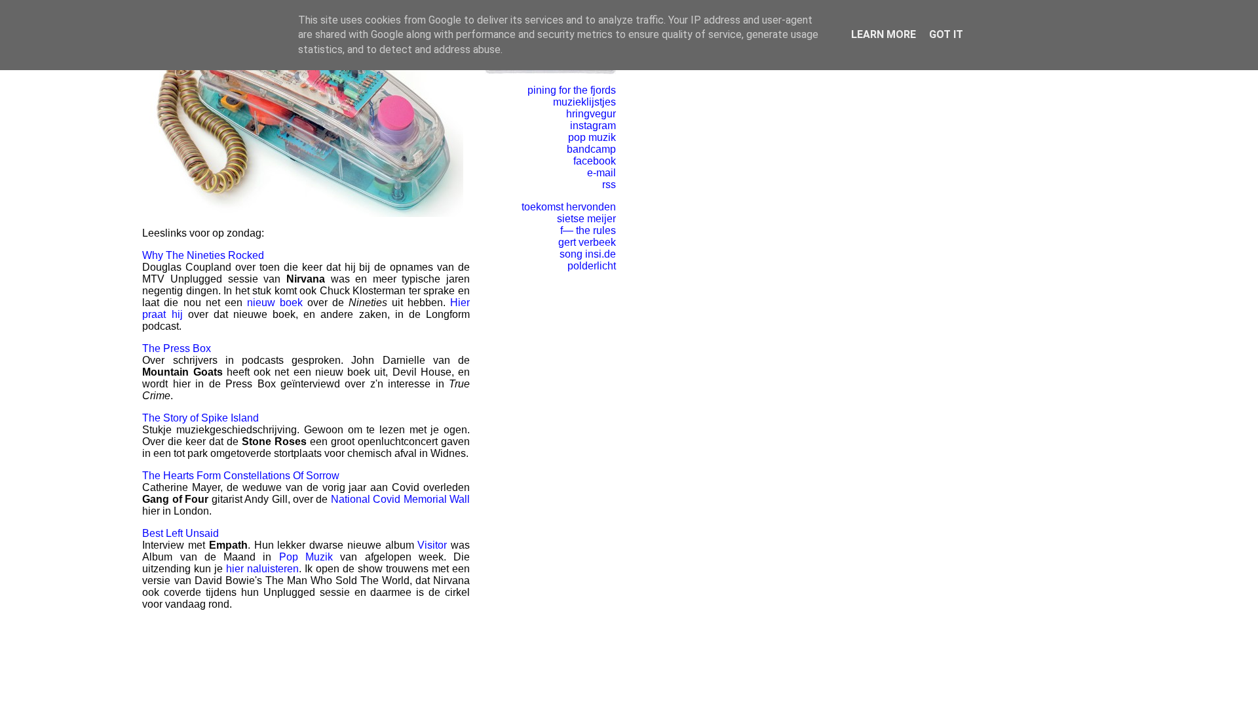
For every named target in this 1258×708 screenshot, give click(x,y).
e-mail (601, 172)
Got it (946, 34)
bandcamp (591, 149)
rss (609, 184)
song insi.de (588, 254)
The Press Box (176, 348)
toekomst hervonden (569, 206)
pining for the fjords (571, 90)
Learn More (883, 34)
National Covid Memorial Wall (400, 499)
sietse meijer (586, 218)
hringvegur (591, 113)
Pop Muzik (306, 556)
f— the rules (588, 230)
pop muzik (592, 137)
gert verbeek (587, 242)
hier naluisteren (262, 568)
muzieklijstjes (584, 102)
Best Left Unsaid (180, 533)
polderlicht (591, 265)
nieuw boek (275, 302)
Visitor (432, 545)
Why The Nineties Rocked (203, 255)
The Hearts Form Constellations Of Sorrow (240, 475)
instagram (593, 125)
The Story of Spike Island (200, 417)
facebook (594, 161)
